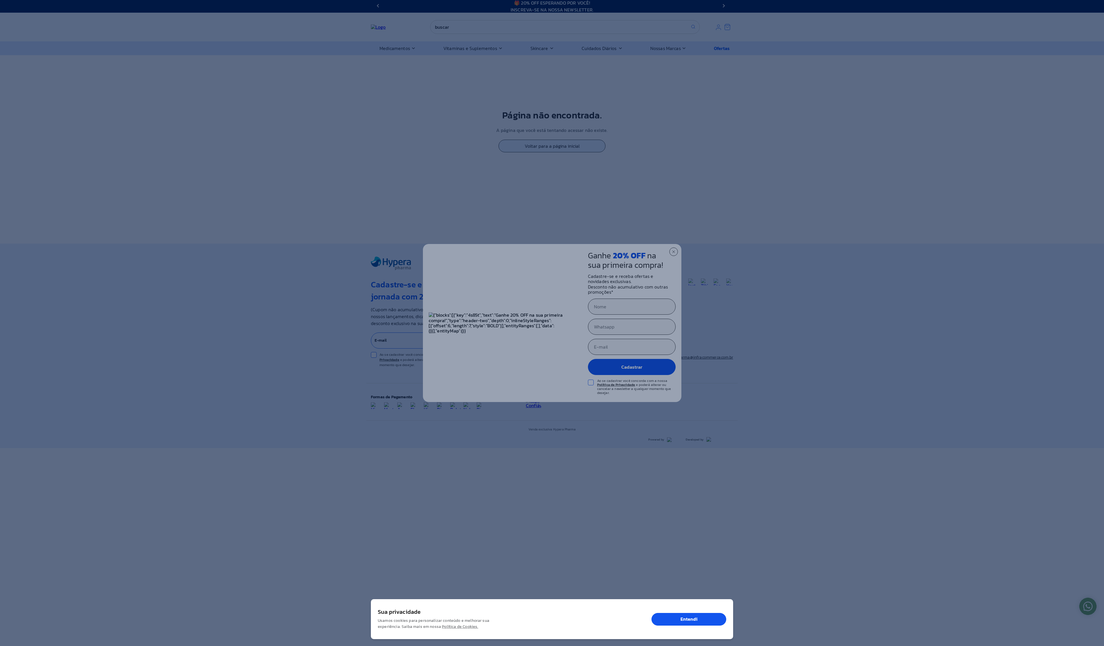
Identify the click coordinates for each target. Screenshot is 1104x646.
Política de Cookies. (460, 627)
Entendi (689, 619)
